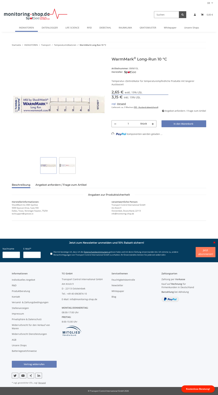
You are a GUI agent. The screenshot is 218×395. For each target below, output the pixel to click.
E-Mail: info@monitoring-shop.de (79, 299)
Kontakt (16, 296)
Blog (114, 296)
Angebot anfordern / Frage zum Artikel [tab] (61, 184)
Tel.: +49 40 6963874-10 (74, 293)
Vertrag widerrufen (34, 364)
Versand (121, 103)
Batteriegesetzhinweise (24, 350)
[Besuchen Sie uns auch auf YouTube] (23, 375)
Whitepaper (170, 27)
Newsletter (117, 285)
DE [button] (208, 2)
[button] (194, 14)
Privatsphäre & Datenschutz (27, 319)
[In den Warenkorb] (14, 55)
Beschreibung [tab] (21, 184)
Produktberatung (21, 291)
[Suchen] (182, 14)
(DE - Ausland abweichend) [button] (146, 107)
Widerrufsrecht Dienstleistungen (29, 333)
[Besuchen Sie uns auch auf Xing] (31, 375)
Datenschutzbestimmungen (96, 251)
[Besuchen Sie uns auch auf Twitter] (15, 375)
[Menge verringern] (115, 123)
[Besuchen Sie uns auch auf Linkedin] (38, 375)
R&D (14, 285)
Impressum (18, 313)
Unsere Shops (191, 27)
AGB (14, 339)
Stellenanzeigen (20, 308)
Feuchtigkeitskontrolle (123, 279)
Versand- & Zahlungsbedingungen (30, 302)
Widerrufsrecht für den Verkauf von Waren (31, 326)
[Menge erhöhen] (152, 123)
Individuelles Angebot (23, 279)
